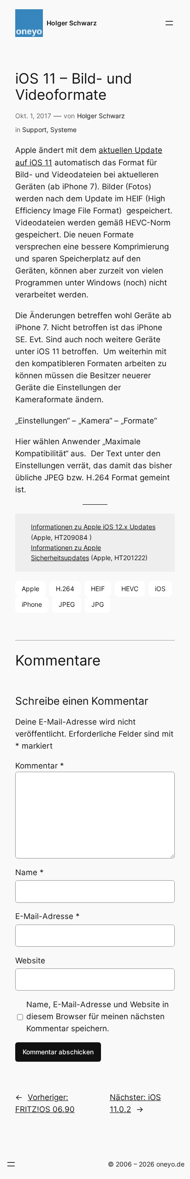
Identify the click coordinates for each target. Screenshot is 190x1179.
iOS (160, 589)
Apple (30, 589)
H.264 (65, 589)
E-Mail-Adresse (47, 916)
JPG (97, 604)
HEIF (98, 589)
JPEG (67, 604)
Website (30, 960)
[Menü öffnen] (169, 23)
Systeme (63, 129)
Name (29, 872)
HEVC (129, 589)
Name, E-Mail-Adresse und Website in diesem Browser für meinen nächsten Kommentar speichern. (97, 1016)
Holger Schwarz (72, 23)
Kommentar (39, 765)
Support (34, 129)
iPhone (32, 604)
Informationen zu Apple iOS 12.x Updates (93, 527)
